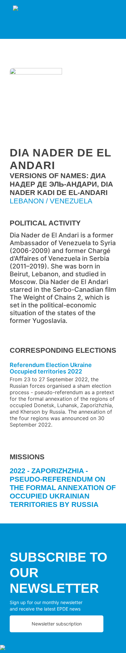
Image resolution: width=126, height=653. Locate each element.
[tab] (63, 490)
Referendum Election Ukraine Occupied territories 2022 (51, 368)
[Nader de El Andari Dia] (63, 105)
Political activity (45, 223)
